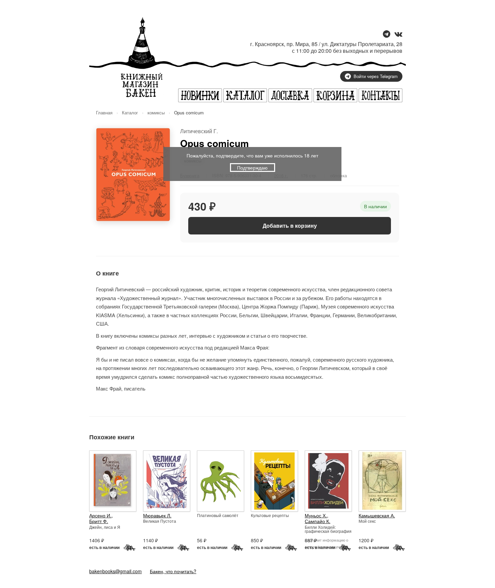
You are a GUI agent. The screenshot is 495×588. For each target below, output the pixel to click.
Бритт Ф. (98, 521)
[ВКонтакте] (398, 34)
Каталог (130, 112)
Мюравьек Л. (157, 515)
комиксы (156, 112)
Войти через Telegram (376, 76)
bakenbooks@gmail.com (115, 571)
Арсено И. (100, 515)
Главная (104, 112)
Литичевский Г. (199, 131)
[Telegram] (386, 34)
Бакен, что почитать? (173, 571)
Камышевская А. (377, 515)
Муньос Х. (316, 515)
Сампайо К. (317, 521)
